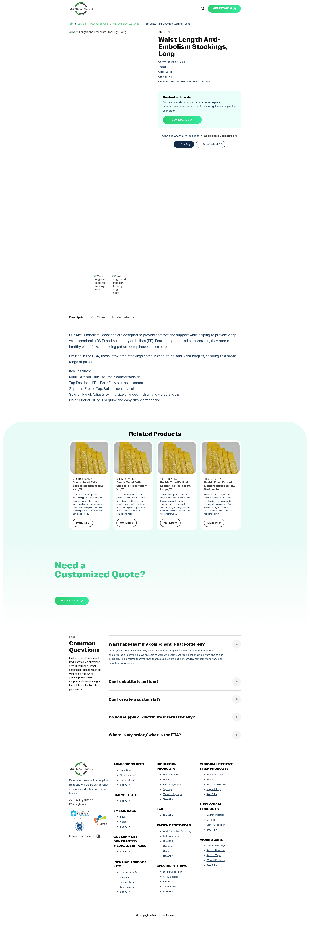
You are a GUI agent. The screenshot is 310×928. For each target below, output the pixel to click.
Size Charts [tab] (97, 317)
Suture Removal (216, 850)
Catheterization (216, 814)
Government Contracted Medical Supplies (129, 841)
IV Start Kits (127, 881)
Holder (124, 821)
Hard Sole (168, 841)
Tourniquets (127, 886)
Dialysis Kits (125, 795)
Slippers (168, 845)
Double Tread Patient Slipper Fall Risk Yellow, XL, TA (131, 486)
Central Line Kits (129, 872)
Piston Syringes (172, 784)
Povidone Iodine (216, 774)
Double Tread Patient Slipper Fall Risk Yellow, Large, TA (175, 486)
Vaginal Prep (214, 789)
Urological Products (211, 806)
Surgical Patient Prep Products (216, 766)
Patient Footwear (99, 23)
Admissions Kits (128, 764)
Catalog (82, 23)
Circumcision (171, 876)
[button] (203, 8)
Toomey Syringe (172, 794)
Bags (122, 816)
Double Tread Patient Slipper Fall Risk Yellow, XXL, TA (88, 486)
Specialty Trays (172, 866)
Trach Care (169, 886)
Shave (210, 779)
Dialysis (124, 876)
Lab (160, 809)
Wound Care (211, 840)
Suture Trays (214, 855)
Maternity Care (128, 775)
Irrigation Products (167, 766)
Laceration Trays (216, 845)
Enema (167, 881)
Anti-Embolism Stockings (126, 23)
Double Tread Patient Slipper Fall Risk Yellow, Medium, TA (219, 486)
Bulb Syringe (170, 774)
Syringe (167, 789)
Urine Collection (216, 824)
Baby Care (126, 770)
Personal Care (128, 780)
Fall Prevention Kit (173, 836)
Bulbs (166, 779)
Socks (166, 850)
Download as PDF (212, 144)
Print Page (186, 144)
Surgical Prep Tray (217, 784)
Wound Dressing (216, 860)
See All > (125, 784)
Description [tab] (77, 317)
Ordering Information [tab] (125, 317)
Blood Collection (172, 871)
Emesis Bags (124, 811)
